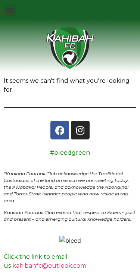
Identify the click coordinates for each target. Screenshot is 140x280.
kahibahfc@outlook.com (49, 265)
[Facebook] (59, 130)
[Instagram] (80, 130)
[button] (10, 10)
